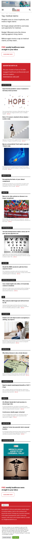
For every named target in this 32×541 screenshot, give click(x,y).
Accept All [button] (15, 537)
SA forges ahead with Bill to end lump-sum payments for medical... (15, 27)
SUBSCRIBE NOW (8, 54)
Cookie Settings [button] (7, 537)
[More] (8, 114)
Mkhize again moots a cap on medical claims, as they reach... (15, 39)
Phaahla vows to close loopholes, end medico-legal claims (15, 20)
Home (3, 13)
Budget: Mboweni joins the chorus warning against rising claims (14, 33)
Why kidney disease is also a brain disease (14, 353)
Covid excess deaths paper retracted (13, 412)
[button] (2, 10)
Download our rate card (11, 77)
